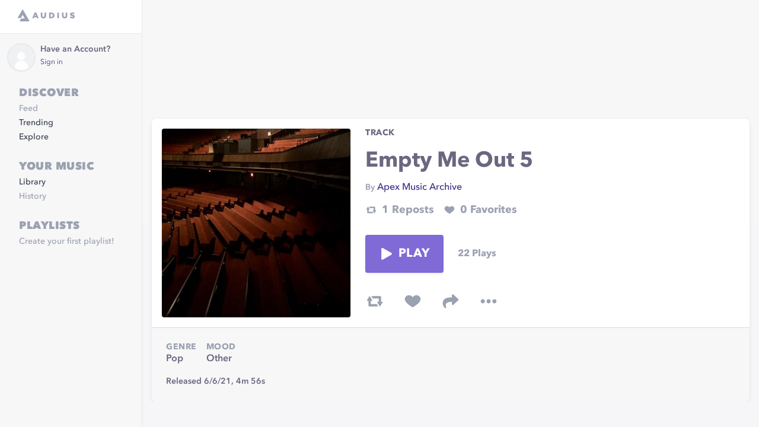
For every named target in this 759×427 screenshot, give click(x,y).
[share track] (450, 301)
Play (413, 254)
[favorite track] (412, 301)
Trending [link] (36, 123)
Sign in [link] (51, 62)
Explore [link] (34, 137)
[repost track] (374, 301)
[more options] (488, 301)
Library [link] (32, 182)
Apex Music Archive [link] (419, 187)
